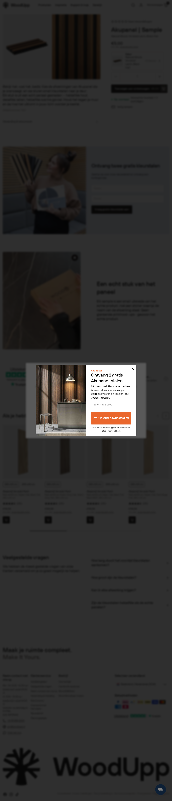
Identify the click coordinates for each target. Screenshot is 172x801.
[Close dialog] (133, 369)
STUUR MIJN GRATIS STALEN (111, 418)
